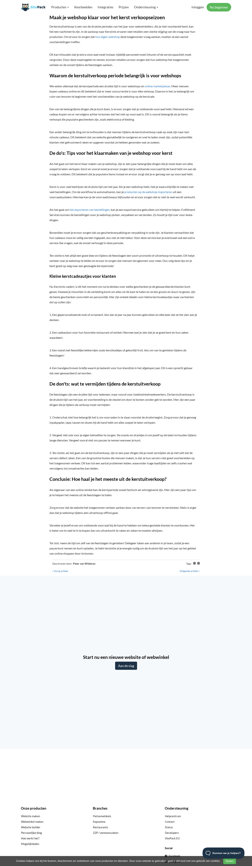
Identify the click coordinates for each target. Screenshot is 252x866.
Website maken (30, 816)
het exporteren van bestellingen (90, 209)
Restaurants (100, 827)
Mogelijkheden (30, 843)
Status (169, 827)
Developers (172, 832)
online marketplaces (157, 86)
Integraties (105, 7)
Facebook (174, 855)
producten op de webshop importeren (148, 192)
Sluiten (230, 861)
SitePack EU (172, 838)
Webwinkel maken (32, 821)
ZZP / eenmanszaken (105, 832)
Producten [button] (59, 7)
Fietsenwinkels (102, 816)
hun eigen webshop (107, 36)
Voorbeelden (83, 7)
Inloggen (197, 7)
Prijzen (124, 7)
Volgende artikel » (189, 571)
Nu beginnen (219, 7)
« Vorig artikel (60, 571)
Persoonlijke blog (31, 832)
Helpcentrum (173, 816)
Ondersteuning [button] (145, 7)
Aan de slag (126, 666)
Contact (170, 821)
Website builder (30, 827)
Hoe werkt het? (30, 838)
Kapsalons (99, 821)
